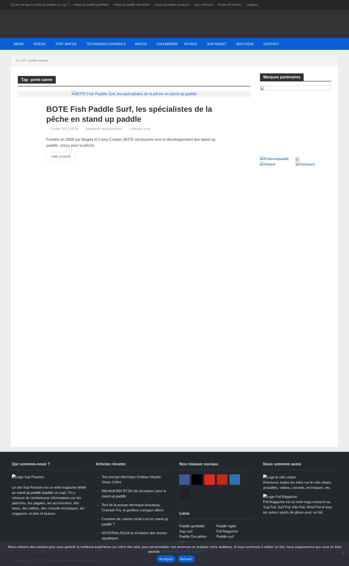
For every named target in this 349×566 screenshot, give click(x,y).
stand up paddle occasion (171, 4)
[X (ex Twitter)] (184, 495)
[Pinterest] (222, 479)
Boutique (245, 44)
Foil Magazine (227, 531)
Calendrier (167, 44)
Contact (271, 44)
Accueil (20, 60)
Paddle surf (225, 536)
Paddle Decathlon (193, 536)
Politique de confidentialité (181, 551)
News (19, 44)
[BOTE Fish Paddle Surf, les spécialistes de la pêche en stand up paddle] (134, 94)
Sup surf (185, 531)
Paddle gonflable (192, 526)
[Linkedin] (235, 479)
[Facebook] (184, 479)
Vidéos (39, 44)
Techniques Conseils (105, 44)
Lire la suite (61, 156)
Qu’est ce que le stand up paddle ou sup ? (40, 4)
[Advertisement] (295, 206)
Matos (141, 44)
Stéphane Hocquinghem (104, 129)
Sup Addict (217, 44)
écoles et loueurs (230, 4)
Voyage (190, 44)
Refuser (186, 559)
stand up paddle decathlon (131, 4)
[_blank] (285, 44)
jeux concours (203, 4)
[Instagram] (197, 479)
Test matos (65, 44)
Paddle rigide (226, 526)
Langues (252, 4)
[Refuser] (343, 553)
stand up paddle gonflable (91, 4)
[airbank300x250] (295, 116)
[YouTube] (209, 479)
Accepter (166, 559)
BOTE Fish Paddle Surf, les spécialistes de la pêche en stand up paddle (129, 114)
